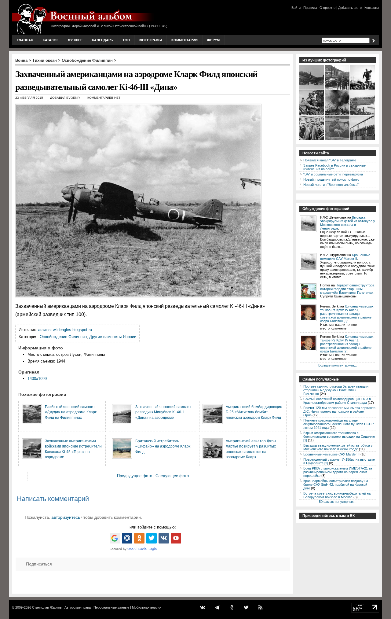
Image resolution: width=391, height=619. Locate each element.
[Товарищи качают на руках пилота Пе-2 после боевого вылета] (362, 89)
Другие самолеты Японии (112, 336)
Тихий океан (44, 60)
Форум (213, 40)
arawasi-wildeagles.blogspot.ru (65, 329)
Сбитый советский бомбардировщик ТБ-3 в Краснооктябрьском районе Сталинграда (337, 400)
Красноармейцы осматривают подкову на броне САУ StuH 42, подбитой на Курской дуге (335, 484)
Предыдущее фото (134, 475)
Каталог (50, 40)
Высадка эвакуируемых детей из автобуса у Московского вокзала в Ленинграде (347, 223)
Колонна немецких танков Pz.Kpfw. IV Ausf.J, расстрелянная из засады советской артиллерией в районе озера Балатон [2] (347, 344)
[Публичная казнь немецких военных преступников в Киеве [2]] (362, 140)
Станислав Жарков (47, 607)
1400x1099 (37, 378)
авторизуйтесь (65, 517)
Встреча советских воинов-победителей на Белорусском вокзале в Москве (337, 495)
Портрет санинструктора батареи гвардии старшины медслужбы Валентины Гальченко (347, 288)
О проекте (327, 7)
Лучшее (75, 40)
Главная (25, 40)
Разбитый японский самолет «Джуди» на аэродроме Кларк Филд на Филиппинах (71, 412)
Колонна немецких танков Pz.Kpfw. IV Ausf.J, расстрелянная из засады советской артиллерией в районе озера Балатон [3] (347, 313)
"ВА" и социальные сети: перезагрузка (333, 174)
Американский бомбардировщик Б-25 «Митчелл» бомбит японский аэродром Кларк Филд (254, 412)
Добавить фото (350, 7)
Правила (310, 7)
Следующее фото (172, 475)
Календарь (102, 40)
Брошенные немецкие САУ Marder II (345, 256)
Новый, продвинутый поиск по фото (331, 179)
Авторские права (77, 607)
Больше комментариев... (337, 365)
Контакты (371, 7)
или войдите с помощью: (153, 527)
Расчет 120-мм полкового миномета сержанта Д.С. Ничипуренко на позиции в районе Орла (339, 411)
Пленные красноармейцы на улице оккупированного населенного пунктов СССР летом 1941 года (338, 423)
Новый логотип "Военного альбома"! (331, 184)
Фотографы (150, 40)
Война (21, 60)
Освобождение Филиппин (87, 60)
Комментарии (184, 40)
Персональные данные (111, 607)
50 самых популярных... (337, 501)
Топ (126, 40)
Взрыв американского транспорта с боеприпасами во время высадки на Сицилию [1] (339, 436)
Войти (296, 7)
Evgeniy (73, 97)
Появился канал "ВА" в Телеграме (329, 160)
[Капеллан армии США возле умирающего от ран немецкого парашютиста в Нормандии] (312, 114)
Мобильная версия (146, 607)
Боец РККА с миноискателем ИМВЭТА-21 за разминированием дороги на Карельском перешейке (337, 471)
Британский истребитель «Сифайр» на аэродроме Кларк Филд (162, 446)
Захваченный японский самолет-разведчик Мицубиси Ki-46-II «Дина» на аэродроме (163, 412)
